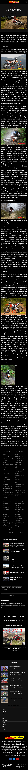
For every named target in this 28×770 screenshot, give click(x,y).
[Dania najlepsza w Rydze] (4, 680)
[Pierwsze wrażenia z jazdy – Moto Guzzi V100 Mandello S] (6, 551)
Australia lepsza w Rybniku (16, 698)
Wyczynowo (4, 729)
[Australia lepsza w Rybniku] (4, 699)
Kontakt (17, 764)
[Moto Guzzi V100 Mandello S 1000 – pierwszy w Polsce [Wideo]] (6, 558)
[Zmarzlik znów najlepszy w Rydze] (4, 674)
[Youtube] (17, 759)
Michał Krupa (12, 668)
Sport (3, 718)
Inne (4, 722)
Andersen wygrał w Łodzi (15, 691)
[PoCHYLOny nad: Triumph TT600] (6, 573)
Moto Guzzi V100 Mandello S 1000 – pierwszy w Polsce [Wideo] (16, 557)
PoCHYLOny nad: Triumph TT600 (17, 572)
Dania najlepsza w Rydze (15, 678)
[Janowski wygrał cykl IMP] (4, 668)
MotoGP (5, 720)
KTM (13, 587)
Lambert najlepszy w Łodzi (15, 685)
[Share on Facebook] (18, 595)
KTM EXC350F (4, 589)
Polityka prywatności (20, 766)
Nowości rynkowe (7, 716)
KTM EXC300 (18, 587)
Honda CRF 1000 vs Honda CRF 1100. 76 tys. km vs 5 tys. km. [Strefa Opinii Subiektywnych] (17, 566)
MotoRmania (10, 13)
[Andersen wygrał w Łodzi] (4, 693)
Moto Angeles (21, 767)
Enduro (3, 726)
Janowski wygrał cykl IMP (15, 666)
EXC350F (8, 587)
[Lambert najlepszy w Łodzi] (4, 687)
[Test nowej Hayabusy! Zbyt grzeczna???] (6, 579)
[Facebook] (10, 759)
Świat (4, 711)
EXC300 (3, 587)
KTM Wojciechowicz (12, 447)
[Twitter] (14, 759)
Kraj (4, 714)
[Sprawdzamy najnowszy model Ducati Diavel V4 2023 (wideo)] (6, 545)
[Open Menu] (2, 2)
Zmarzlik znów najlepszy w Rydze (17, 672)
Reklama (22, 764)
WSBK (4, 724)
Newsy (3, 709)
